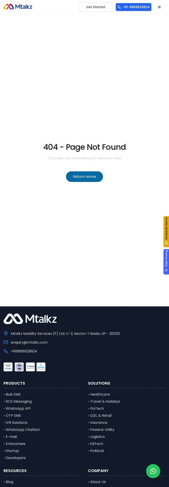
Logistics (96, 436)
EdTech (95, 443)
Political (96, 450)
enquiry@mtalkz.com (29, 342)
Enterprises (15, 443)
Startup (11, 450)
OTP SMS (12, 415)
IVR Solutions (16, 422)
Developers (15, 457)
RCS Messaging (18, 401)
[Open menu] (159, 7)
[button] (166, 231)
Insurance (97, 422)
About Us (97, 481)
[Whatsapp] (153, 471)
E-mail (10, 436)
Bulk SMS (12, 394)
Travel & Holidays (104, 401)
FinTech (96, 408)
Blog (8, 481)
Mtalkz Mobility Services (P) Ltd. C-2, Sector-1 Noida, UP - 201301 (65, 333)
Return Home (84, 176)
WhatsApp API (17, 408)
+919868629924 (24, 351)
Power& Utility (101, 429)
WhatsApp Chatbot (22, 429)
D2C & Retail (100, 415)
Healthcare (99, 394)
